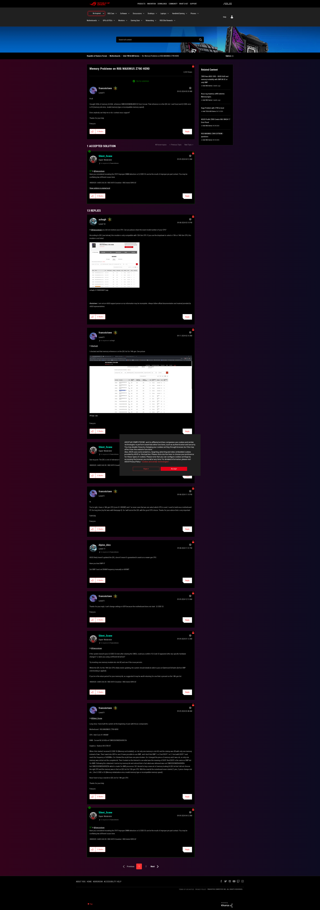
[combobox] (160, 40)
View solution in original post (100, 188)
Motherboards (115, 56)
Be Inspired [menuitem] (97, 13)
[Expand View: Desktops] (156, 13)
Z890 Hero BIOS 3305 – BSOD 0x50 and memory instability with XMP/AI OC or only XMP (214, 79)
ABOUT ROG (81, 881)
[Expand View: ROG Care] (116, 13)
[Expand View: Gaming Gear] (141, 20)
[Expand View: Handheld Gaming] (186, 13)
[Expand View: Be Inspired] (103, 13)
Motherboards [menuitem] (92, 20)
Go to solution (142, 81)
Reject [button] (146, 469)
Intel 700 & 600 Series (131, 56)
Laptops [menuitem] (163, 13)
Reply (187, 131)
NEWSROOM (98, 881)
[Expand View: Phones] (198, 13)
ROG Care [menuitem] (111, 13)
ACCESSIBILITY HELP (112, 881)
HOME (89, 881)
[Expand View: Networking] (155, 20)
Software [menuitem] (123, 13)
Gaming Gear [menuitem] (135, 20)
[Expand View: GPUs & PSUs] (114, 20)
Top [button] (91, 904)
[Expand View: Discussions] (143, 13)
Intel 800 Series (207, 86)
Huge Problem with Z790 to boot (212, 108)
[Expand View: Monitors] (126, 20)
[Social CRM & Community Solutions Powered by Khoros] (226, 905)
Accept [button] (174, 469)
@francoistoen (99, 171)
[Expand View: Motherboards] (99, 20)
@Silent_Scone (96, 718)
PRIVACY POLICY (200, 889)
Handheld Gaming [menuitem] (178, 13)
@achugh (94, 346)
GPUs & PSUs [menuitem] (107, 20)
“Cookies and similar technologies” (155, 462)
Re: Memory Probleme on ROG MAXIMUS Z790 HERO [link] (160, 56)
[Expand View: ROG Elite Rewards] (174, 20)
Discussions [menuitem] (137, 13)
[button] (93, 131)
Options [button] (229, 56)
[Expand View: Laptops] (168, 13)
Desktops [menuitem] (151, 13)
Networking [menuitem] (150, 20)
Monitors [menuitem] (121, 20)
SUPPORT (193, 4)
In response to (109, 163)
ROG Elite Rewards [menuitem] (166, 20)
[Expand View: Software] (129, 13)
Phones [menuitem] (193, 13)
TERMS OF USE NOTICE (186, 889)
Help (224, 17)
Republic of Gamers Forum (97, 56)
